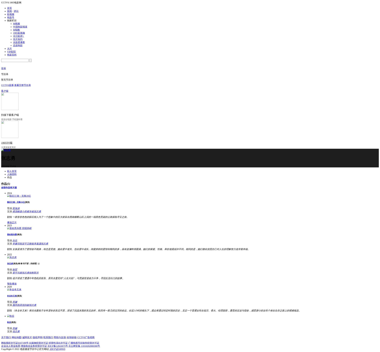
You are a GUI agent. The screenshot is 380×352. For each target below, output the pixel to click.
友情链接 (71, 337)
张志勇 (37, 211)
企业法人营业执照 (10, 346)
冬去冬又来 (12, 296)
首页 (9, 8)
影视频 (10, 14)
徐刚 (31, 272)
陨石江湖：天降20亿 (16, 202)
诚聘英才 (27, 337)
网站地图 (16, 337)
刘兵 (14, 240)
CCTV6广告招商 (86, 337)
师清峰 (16, 211)
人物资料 (12, 174)
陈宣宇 (23, 243)
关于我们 (6, 337)
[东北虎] (12, 257)
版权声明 (37, 337)
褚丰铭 (30, 211)
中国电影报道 (20, 27)
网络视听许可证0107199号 (14, 343)
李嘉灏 (37, 243)
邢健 (14, 302)
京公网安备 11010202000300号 (84, 346)
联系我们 (48, 337)
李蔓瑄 (16, 243)
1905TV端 (6, 142)
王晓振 (30, 243)
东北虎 (10, 263)
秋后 (9, 322)
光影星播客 (19, 42)
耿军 (14, 269)
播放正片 (12, 222)
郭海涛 (16, 208)
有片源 (13, 187)
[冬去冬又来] (14, 289)
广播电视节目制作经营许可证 (83, 343)
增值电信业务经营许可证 (34, 346)
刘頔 (26, 305)
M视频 (16, 23)
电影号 (10, 17)
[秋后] (10, 316)
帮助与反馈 (60, 337)
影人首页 (12, 171)
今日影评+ (18, 36)
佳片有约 (18, 39)
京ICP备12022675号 (58, 346)
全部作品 (5, 187)
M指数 (16, 30)
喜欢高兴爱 (12, 234)
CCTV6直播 (7, 85)
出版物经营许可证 (38, 343)
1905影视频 (19, 33)
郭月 (36, 272)
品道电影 (18, 45)
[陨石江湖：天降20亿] (19, 196)
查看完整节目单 (22, 85)
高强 (22, 305)
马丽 (19, 272)
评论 (16, 11)
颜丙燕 (16, 305)
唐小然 (23, 211)
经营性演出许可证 (58, 343)
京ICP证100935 (57, 349)
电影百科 (12, 55)
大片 (9, 48)
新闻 (9, 11)
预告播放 (12, 283)
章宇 (14, 272)
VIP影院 (11, 51)
